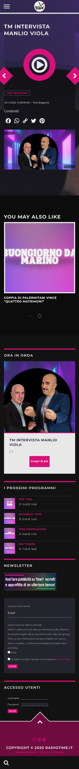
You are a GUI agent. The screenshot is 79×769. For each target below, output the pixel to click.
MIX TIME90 (27, 544)
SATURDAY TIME (30, 514)
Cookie (58, 752)
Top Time (25, 499)
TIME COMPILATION (32, 529)
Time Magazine (17, 93)
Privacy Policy (63, 659)
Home (19, 752)
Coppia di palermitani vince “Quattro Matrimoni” (30, 299)
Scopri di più (39, 257)
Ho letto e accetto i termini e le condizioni (40, 659)
